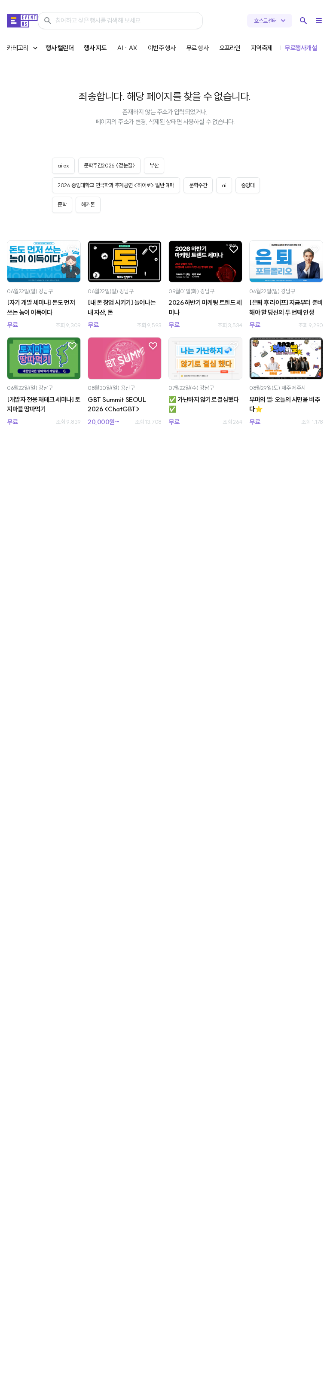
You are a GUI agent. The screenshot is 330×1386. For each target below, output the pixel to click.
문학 (62, 204)
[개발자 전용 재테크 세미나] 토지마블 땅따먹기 (43, 404)
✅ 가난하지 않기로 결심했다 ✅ (203, 404)
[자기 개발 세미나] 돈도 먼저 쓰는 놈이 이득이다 (41, 307)
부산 (154, 165)
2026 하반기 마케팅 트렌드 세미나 (205, 307)
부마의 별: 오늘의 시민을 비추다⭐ (284, 404)
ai (224, 185)
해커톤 (88, 204)
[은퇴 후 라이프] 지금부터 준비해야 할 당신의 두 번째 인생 (286, 307)
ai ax (63, 165)
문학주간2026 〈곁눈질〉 (109, 165)
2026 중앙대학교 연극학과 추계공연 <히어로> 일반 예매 (116, 185)
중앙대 (248, 185)
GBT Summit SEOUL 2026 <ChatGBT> (117, 404)
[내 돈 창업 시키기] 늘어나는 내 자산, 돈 (122, 307)
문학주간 (198, 185)
